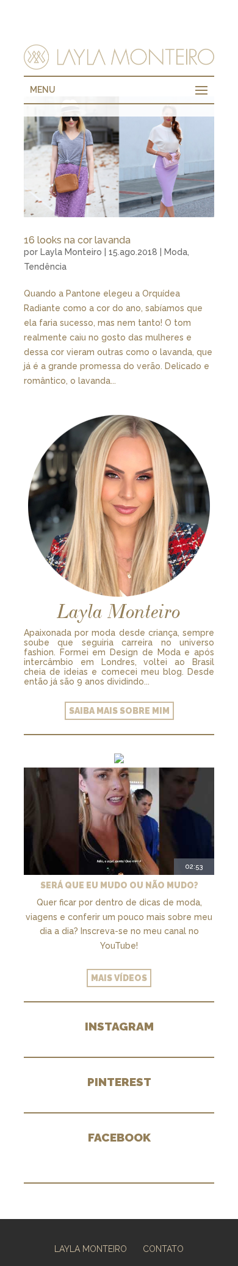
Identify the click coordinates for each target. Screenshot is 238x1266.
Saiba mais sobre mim (119, 711)
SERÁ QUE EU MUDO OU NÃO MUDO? (119, 885)
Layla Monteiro (71, 252)
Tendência (45, 267)
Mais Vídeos (119, 978)
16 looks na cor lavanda (77, 240)
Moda (175, 252)
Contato (163, 1249)
